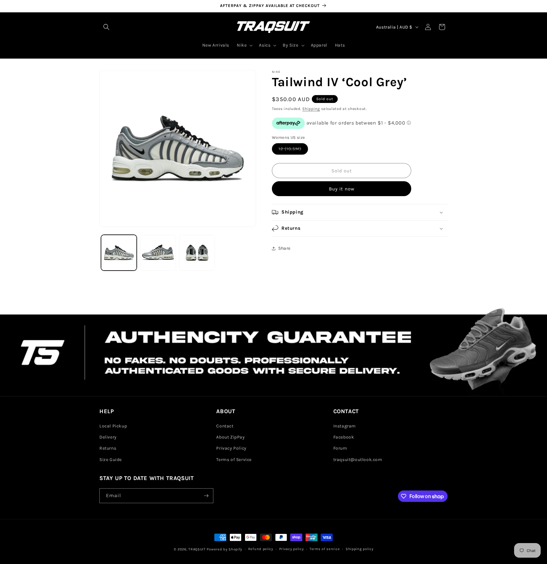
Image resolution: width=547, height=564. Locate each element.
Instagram (344, 426)
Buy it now (342, 189)
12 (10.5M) (293, 150)
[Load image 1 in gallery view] (119, 253)
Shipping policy (360, 549)
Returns (107, 448)
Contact (224, 426)
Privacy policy (291, 549)
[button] (106, 27)
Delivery (108, 437)
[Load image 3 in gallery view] (197, 253)
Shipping (311, 108)
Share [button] (284, 248)
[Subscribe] (206, 495)
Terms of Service (234, 459)
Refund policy (260, 549)
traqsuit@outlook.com (357, 459)
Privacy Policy (231, 448)
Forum (340, 448)
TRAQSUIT (197, 549)
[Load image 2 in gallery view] (158, 253)
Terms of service (325, 549)
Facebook (343, 437)
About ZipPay (230, 437)
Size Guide (110, 459)
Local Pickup (113, 426)
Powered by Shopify (224, 549)
